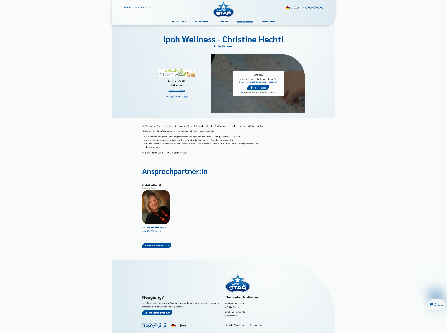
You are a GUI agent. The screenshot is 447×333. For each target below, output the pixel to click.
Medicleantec (268, 21)
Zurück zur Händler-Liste (157, 245)
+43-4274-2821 (232, 315)
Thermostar (178, 21)
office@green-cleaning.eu (177, 96)
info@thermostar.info (235, 311)
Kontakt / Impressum (235, 325)
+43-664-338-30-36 (151, 231)
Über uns (224, 21)
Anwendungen (201, 21)
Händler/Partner (245, 21)
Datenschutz (256, 325)
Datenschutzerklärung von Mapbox (259, 81)
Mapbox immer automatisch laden (259, 92)
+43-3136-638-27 (177, 90)
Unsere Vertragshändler (157, 312)
